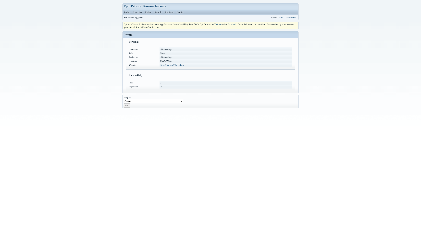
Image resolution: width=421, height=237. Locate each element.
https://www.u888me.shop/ (172, 65)
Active (280, 17)
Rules (148, 12)
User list (137, 12)
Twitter (217, 24)
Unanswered (290, 17)
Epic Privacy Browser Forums (145, 6)
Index (127, 12)
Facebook (232, 24)
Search (157, 12)
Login (180, 12)
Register (169, 12)
